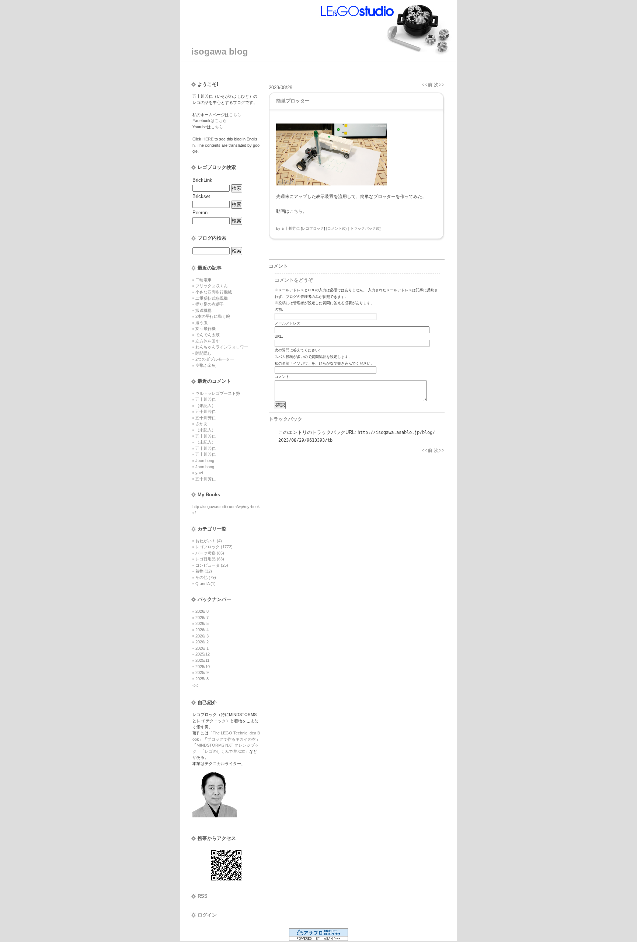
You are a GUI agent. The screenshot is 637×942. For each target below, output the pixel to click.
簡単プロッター (293, 101)
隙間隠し (203, 353)
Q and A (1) (205, 583)
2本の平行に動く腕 (212, 316)
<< (195, 685)
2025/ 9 (202, 672)
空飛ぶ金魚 (205, 365)
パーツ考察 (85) (209, 553)
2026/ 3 (202, 636)
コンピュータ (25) (211, 565)
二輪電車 (203, 280)
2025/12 (202, 654)
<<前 (428, 84)
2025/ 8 (202, 679)
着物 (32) (203, 571)
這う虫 (201, 322)
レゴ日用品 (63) (209, 559)
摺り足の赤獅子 (209, 304)
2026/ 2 (202, 642)
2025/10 (202, 666)
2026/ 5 (202, 623)
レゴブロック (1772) (214, 547)
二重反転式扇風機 (211, 298)
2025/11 (202, 660)
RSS (203, 896)
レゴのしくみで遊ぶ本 (225, 751)
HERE (207, 139)
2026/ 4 (202, 630)
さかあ (201, 423)
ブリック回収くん (211, 286)
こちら (235, 114)
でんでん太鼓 (207, 335)
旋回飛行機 (205, 328)
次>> (439, 84)
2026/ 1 (202, 648)
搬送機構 (203, 310)
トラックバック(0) (365, 228)
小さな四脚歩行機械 (213, 292)
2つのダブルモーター (214, 359)
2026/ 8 (202, 611)
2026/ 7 (202, 617)
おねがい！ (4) (208, 541)
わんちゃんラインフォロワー (221, 347)
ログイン (207, 915)
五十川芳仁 (205, 399)
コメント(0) (337, 228)
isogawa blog (219, 51)
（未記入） (205, 405)
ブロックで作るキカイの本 (231, 739)
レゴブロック (313, 228)
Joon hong (204, 460)
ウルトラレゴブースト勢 (217, 393)
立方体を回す (207, 341)
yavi (199, 472)
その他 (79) (205, 577)
